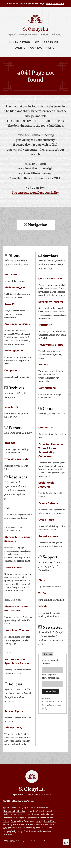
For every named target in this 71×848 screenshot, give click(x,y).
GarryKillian (22, 831)
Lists (7, 508)
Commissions (47, 387)
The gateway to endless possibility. (35, 192)
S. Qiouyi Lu (35, 29)
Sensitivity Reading (50, 301)
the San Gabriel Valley (39, 841)
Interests (9, 442)
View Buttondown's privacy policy (52, 705)
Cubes (40, 818)
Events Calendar (48, 503)
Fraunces (44, 807)
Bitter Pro (20, 811)
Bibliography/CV (14, 287)
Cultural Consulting (50, 278)
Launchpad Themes (16, 630)
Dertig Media (50, 821)
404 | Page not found (35, 76)
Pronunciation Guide (17, 324)
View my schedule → (55, 3)
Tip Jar (42, 593)
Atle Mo (16, 824)
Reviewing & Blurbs (50, 344)
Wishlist (43, 606)
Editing (43, 364)
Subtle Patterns (33, 824)
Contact (37, 47)
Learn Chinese (13, 567)
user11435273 (42, 828)
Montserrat (9, 811)
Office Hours (46, 519)
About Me (10, 274)
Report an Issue (48, 536)
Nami (38, 821)
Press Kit (51, 42)
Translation (45, 324)
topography (8, 831)
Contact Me (45, 427)
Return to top (35, 238)
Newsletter (11, 407)
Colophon (10, 370)
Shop (52, 47)
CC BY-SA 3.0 (16, 828)
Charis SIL (35, 811)
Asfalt (6, 824)
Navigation (21, 42)
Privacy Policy (13, 727)
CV (37, 42)
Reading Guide (13, 350)
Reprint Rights (13, 711)
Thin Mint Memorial (16, 459)
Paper (13, 821)
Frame (29, 828)
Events (20, 47)
